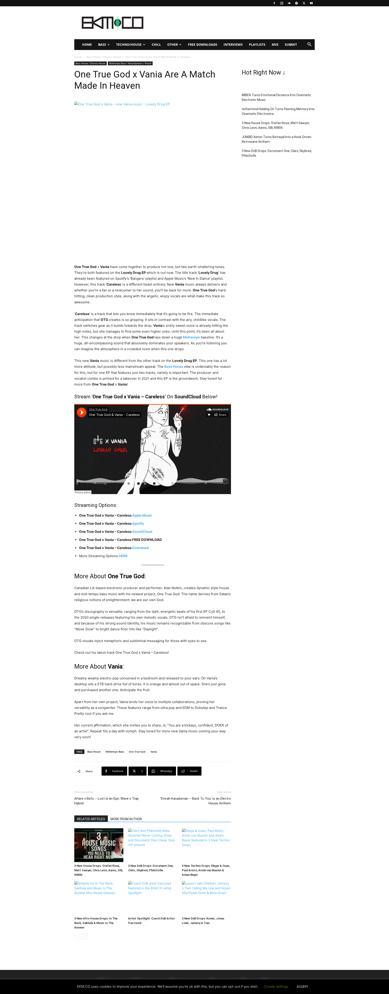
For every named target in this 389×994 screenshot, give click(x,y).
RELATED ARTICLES (91, 819)
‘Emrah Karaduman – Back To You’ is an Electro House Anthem (195, 801)
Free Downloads (202, 44)
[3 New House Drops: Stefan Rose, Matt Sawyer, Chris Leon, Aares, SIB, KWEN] (98, 845)
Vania (153, 751)
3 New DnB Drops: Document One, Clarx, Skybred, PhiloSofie (277, 153)
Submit (291, 44)
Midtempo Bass (115, 751)
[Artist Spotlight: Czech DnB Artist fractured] (152, 898)
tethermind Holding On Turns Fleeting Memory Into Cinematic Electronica (278, 111)
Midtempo (191, 337)
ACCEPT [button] (302, 986)
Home (87, 44)
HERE (123, 556)
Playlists (257, 44)
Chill (156, 44)
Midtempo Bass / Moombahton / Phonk (130, 63)
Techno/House (129, 44)
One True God (137, 751)
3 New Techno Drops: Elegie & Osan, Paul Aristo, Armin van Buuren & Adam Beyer (206, 870)
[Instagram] (281, 3)
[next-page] (84, 936)
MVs (275, 44)
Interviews (233, 44)
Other (172, 44)
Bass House (173, 366)
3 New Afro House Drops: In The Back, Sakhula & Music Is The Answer (96, 923)
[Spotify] (296, 3)
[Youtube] (311, 3)
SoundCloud (142, 531)
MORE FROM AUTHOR (126, 819)
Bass (102, 44)
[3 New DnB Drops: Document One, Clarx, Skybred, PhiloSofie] (152, 845)
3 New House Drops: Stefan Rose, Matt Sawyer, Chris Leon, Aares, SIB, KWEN (98, 870)
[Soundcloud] (289, 3)
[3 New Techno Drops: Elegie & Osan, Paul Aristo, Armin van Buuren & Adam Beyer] (206, 845)
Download (140, 548)
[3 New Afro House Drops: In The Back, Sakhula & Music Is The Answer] (98, 898)
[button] (309, 45)
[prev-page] (77, 936)
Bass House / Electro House (103, 57)
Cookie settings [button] (276, 986)
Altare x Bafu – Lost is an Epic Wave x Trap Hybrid (106, 801)
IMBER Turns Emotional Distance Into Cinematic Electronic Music (276, 97)
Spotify (138, 523)
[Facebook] (274, 3)
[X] (304, 3)
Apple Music (142, 515)
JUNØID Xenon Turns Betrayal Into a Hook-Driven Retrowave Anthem (276, 139)
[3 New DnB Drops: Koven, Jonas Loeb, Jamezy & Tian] (206, 898)
